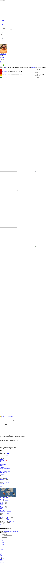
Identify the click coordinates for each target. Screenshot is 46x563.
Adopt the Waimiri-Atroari (3, 54)
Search (3, 20)
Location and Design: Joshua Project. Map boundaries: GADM (11, 531)
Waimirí (1, 58)
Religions (1, 557)
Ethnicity (3, 541)
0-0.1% (1, 61)
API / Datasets (2, 562)
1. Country (3, 535)
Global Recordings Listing (12, 515)
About (2, 23)
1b (0, 71)
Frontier (1, 554)
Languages (3, 544)
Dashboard (1, 549)
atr (7, 518)
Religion (3, 543)
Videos (1, 561)
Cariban (8, 513)
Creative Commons (12, 530)
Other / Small (1, 507)
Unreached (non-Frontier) (5, 71)
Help (2, 24)
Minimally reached (4, 74)
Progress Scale (6, 67)
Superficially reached (4, 75)
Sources (3, 545)
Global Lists (1, 550)
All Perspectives (2, 552)
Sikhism (1, 508)
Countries (1, 555)
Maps (1, 559)
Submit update (2, 510)
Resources (3, 21)
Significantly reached (4, 77)
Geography (3, 542)
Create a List (1, 553)
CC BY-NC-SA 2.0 (6, 53)
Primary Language (2, 511)
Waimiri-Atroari (2, 57)
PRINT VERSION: (15, 29)
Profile (2, 540)
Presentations (1, 560)
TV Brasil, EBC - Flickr (6, 530)
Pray (2, 22)
